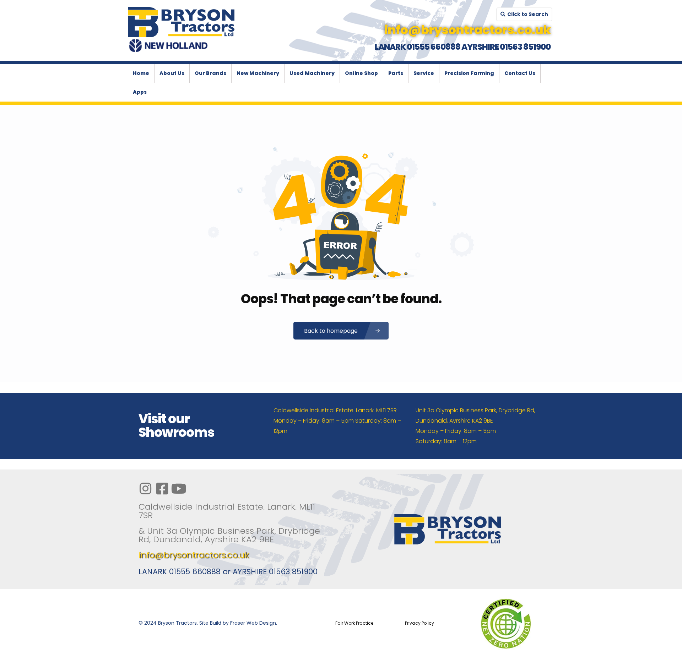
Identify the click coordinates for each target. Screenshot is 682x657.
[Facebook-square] (162, 488)
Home (141, 73)
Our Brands (210, 73)
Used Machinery (312, 73)
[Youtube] (178, 488)
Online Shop (361, 73)
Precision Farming (469, 73)
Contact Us (519, 73)
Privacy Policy (419, 623)
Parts (395, 73)
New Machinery (258, 73)
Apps (140, 92)
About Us (171, 73)
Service (423, 73)
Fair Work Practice (354, 623)
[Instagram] (145, 488)
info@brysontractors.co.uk (194, 555)
